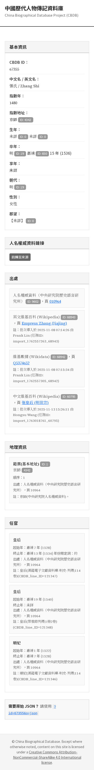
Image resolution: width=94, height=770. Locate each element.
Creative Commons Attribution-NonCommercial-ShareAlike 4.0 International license (47, 757)
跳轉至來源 (20, 257)
